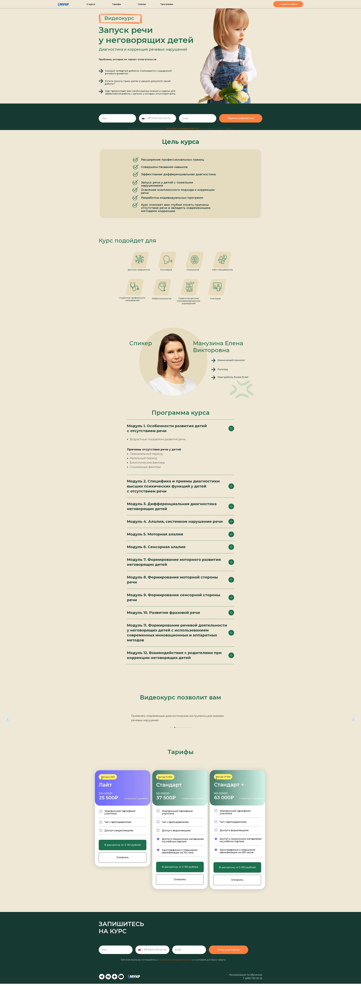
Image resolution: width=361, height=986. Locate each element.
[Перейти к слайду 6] (181, 729)
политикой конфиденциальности (182, 128)
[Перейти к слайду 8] (186, 729)
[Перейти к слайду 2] (172, 729)
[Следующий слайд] (353, 719)
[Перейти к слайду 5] (179, 729)
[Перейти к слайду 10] (190, 729)
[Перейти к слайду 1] (170, 729)
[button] (288, 4)
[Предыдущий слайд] (7, 719)
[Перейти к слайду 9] (188, 729)
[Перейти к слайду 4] (177, 729)
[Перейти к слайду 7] (183, 729)
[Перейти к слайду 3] (174, 729)
